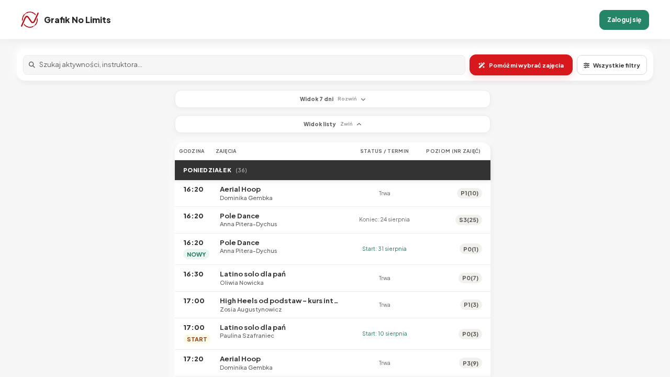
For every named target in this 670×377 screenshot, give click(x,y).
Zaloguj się (624, 20)
